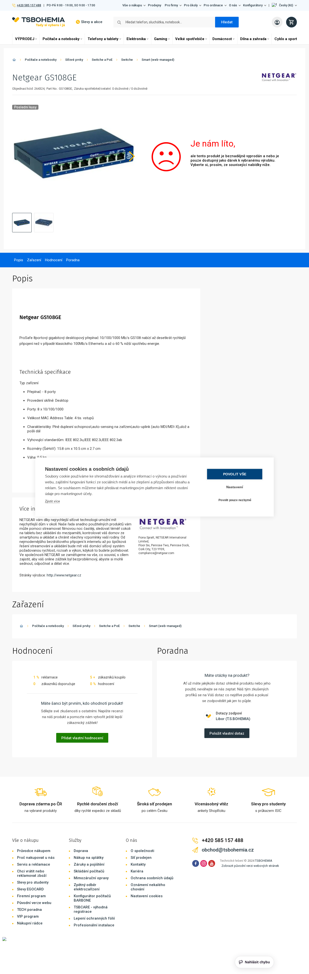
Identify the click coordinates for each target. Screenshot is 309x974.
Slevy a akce (91, 22)
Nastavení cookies (147, 896)
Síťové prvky (74, 59)
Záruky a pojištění (89, 864)
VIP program (28, 916)
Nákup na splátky (88, 857)
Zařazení (34, 260)
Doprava (81, 851)
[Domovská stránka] (14, 60)
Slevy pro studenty (32, 882)
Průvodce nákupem (33, 851)
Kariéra (137, 871)
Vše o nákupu (132, 5)
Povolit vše (234, 474)
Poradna (73, 260)
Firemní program (31, 896)
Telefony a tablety (103, 39)
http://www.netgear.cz (64, 575)
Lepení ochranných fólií (94, 918)
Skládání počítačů (89, 871)
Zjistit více (52, 501)
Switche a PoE (102, 59)
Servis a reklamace (33, 864)
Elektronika (136, 39)
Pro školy (191, 5)
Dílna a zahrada (253, 39)
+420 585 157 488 (29, 5)
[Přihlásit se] (277, 22)
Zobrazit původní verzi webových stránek (250, 866)
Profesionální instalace (94, 925)
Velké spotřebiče (189, 39)
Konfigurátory (253, 5)
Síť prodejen (141, 857)
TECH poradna (29, 909)
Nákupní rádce (30, 923)
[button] (284, 5)
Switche (127, 59)
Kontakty (138, 864)
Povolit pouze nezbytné (234, 500)
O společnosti (142, 851)
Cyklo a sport (285, 39)
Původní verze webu (34, 903)
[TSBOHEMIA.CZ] (38, 22)
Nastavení (234, 487)
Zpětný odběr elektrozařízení (87, 887)
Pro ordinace (213, 5)
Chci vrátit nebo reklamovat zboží (31, 873)
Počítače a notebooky (61, 39)
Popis (18, 260)
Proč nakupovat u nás (36, 857)
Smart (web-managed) (158, 59)
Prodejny (154, 5)
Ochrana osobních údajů (152, 878)
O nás (233, 5)
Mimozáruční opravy (91, 878)
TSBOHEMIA (263, 860)
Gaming (160, 39)
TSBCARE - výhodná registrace (91, 909)
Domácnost (222, 39)
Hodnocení (53, 260)
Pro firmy (171, 5)
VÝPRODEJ (24, 39)
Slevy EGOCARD (30, 889)
